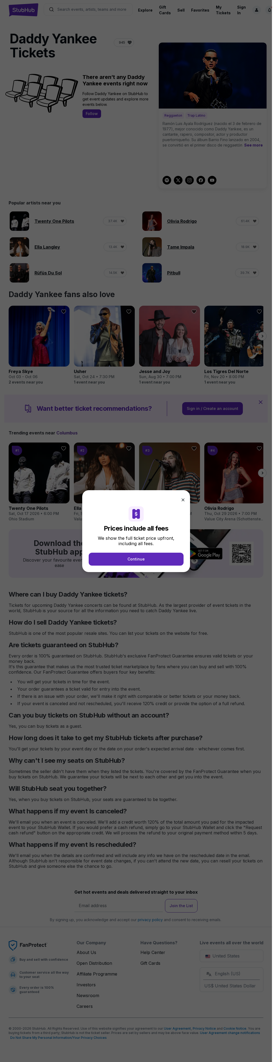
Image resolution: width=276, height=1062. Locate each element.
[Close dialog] (183, 499)
